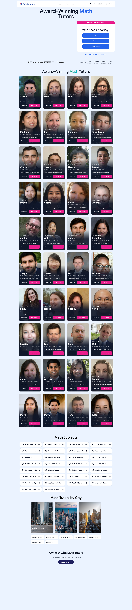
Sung (95, 309)
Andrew (96, 203)
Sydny (95, 379)
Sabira (47, 203)
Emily (23, 309)
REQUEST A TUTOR (66, 562)
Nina (70, 96)
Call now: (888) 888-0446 (100, 4)
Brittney (96, 273)
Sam (70, 344)
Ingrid (23, 203)
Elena (71, 202)
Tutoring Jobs (70, 4)
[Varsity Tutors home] (27, 4)
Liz (45, 132)
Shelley (72, 309)
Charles (24, 167)
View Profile (24, 105)
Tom (70, 415)
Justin (47, 167)
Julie (70, 379)
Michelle (24, 132)
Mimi (47, 96)
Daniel (95, 167)
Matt (70, 273)
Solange (72, 132)
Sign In (110, 4)
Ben (46, 344)
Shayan (24, 273)
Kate (94, 415)
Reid (94, 96)
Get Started (34, 105)
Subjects (60, 4)
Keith (95, 344)
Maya (23, 415)
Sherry (48, 273)
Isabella (96, 238)
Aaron (23, 96)
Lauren (24, 344)
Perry (47, 415)
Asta (46, 238)
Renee (47, 309)
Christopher (98, 132)
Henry (71, 167)
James (71, 238)
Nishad (48, 379)
